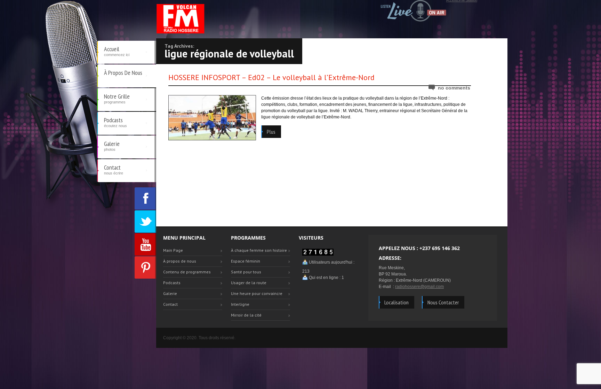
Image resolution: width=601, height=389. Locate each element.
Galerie (112, 145)
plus (271, 131)
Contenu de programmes (187, 271)
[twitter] (145, 221)
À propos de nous (123, 73)
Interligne (240, 304)
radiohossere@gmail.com (419, 286)
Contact (113, 169)
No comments (454, 88)
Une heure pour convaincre (256, 293)
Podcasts (115, 122)
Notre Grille (117, 98)
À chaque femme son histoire (259, 250)
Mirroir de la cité (246, 315)
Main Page (173, 250)
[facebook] (145, 198)
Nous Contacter (443, 302)
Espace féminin (245, 261)
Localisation (396, 302)
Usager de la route (248, 282)
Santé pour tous (246, 271)
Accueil (116, 51)
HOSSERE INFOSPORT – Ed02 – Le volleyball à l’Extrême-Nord (271, 77)
